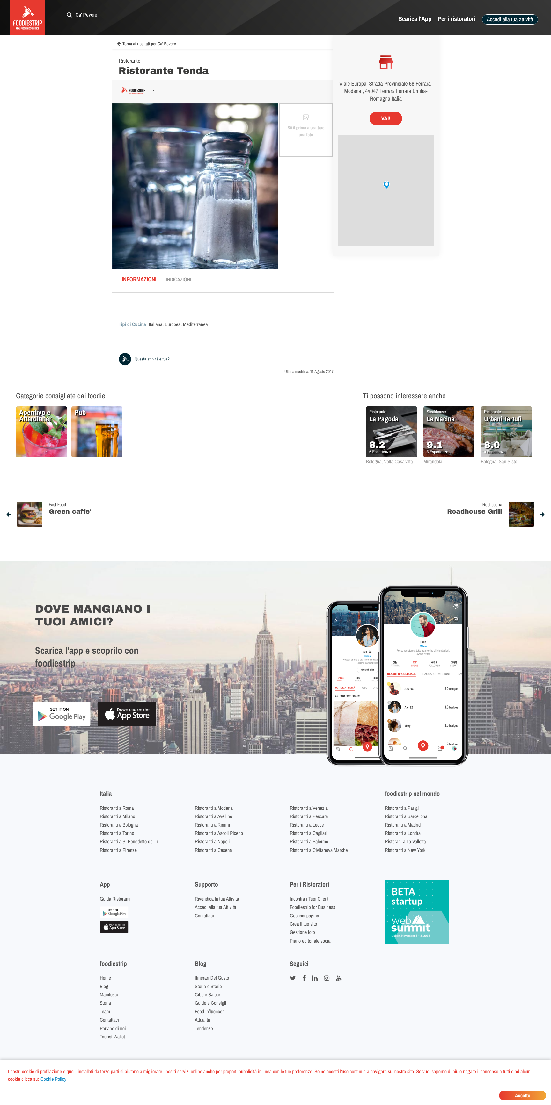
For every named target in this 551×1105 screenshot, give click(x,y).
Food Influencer (209, 1011)
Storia (105, 1002)
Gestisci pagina (304, 915)
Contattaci (204, 915)
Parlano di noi (113, 1028)
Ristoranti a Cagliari (308, 833)
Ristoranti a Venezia (309, 807)
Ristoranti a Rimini (212, 824)
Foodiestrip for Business (312, 906)
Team (105, 1011)
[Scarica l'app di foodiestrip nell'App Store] (127, 725)
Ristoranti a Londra (403, 833)
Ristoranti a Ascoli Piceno (219, 833)
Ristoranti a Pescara (309, 816)
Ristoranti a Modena (214, 807)
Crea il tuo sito (303, 923)
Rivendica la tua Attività (217, 898)
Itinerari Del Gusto (212, 977)
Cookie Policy (53, 1078)
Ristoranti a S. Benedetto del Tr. (129, 841)
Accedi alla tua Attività (215, 906)
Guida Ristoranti (115, 898)
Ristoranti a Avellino (213, 816)
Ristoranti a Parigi (402, 807)
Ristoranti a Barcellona (406, 816)
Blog (104, 986)
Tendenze (204, 1028)
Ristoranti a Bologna (119, 824)
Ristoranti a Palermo (309, 841)
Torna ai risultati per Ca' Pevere (149, 44)
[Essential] (114, 931)
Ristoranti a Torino (117, 833)
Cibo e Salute (207, 994)
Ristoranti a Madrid (403, 824)
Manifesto (109, 994)
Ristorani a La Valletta (405, 841)
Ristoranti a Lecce (307, 824)
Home (105, 977)
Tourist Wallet (112, 1036)
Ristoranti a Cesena (213, 849)
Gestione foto (302, 932)
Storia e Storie (208, 986)
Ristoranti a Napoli (212, 841)
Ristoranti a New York (405, 849)
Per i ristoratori (456, 19)
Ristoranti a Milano (117, 816)
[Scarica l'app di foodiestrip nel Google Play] (61, 725)
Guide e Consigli (210, 1002)
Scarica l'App (415, 19)
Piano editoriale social (311, 940)
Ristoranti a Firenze (118, 849)
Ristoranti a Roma (117, 807)
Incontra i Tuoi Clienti (310, 898)
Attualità (202, 1019)
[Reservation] (114, 916)
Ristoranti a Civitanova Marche (319, 849)
